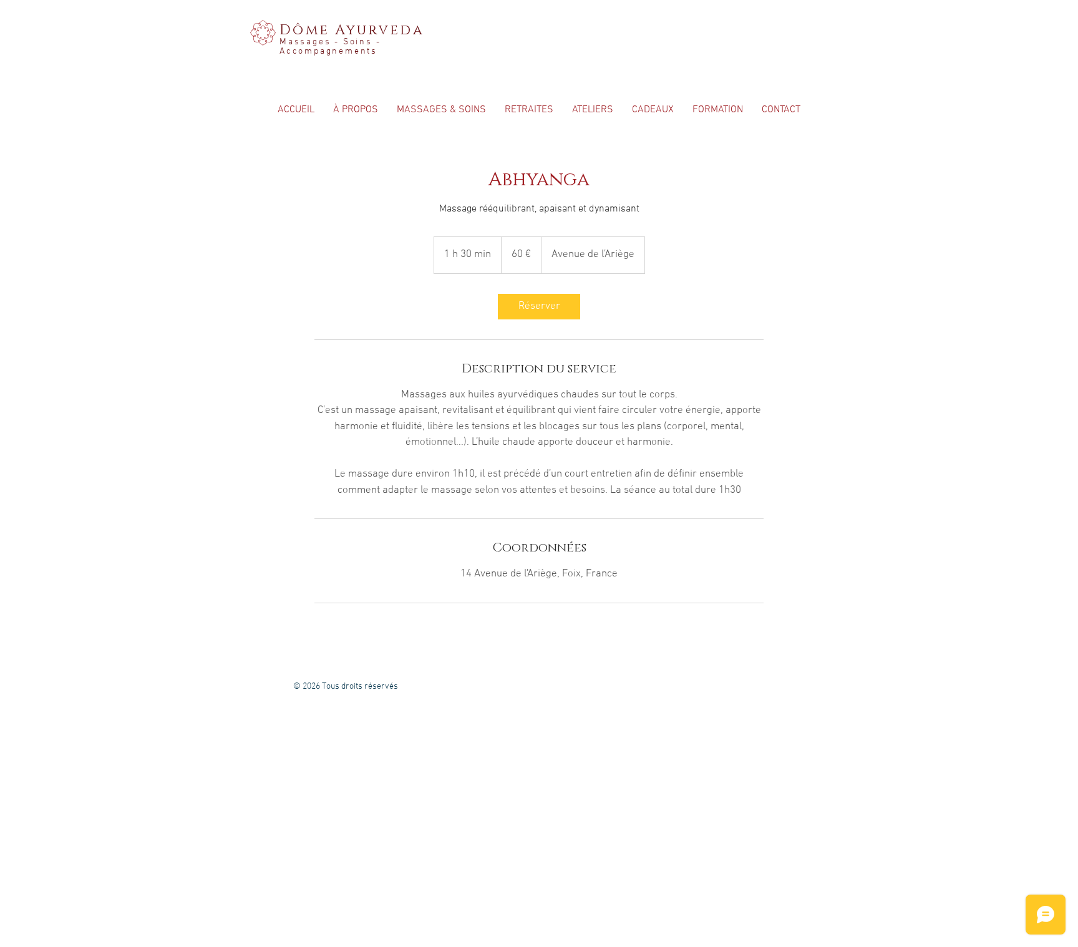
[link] (539, 306)
